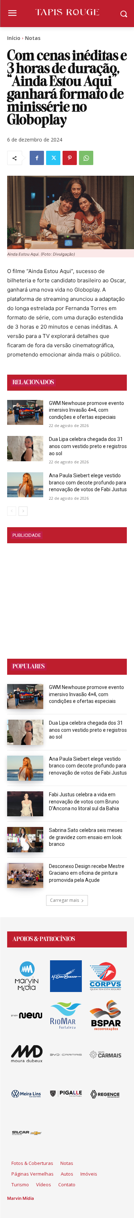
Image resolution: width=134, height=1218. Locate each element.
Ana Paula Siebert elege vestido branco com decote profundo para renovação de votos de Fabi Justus (88, 482)
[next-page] (23, 511)
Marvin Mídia (20, 1198)
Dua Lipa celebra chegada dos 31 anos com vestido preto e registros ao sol (88, 446)
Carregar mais (64, 900)
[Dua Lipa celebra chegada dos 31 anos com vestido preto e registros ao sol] (25, 448)
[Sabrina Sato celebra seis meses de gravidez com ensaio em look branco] (25, 839)
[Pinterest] (70, 158)
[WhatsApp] (86, 158)
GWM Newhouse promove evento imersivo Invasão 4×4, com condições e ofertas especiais (86, 410)
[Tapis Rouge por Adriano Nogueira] (67, 12)
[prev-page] (11, 511)
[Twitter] (53, 158)
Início (13, 38)
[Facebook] (37, 158)
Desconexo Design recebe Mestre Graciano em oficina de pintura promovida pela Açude (86, 873)
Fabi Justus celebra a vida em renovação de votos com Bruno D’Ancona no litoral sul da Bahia (84, 801)
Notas (32, 38)
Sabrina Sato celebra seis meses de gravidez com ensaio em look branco (86, 837)
